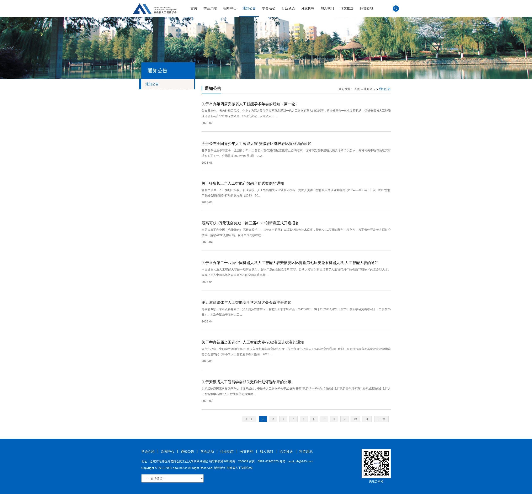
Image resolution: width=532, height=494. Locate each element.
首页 (194, 8)
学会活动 (268, 8)
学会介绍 (210, 8)
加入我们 (327, 8)
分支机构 (307, 8)
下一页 (381, 418)
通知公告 (249, 8)
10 (355, 418)
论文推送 (346, 8)
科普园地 (366, 8)
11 (367, 418)
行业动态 (288, 8)
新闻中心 (229, 8)
